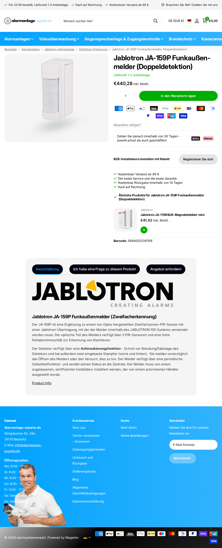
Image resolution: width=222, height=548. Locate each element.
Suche (156, 20)
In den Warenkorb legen (178, 96)
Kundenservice (83, 420)
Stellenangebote (84, 471)
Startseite (10, 49)
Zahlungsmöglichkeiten (88, 449)
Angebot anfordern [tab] (165, 269)
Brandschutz (181, 39)
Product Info (41, 383)
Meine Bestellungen (135, 435)
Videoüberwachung (57, 39)
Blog (75, 479)
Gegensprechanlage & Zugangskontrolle (122, 39)
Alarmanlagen (17, 39)
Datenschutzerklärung (88, 501)
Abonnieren (183, 458)
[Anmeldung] (197, 21)
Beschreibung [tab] (47, 269)
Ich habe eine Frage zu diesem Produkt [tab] (104, 269)
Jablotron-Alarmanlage (59, 49)
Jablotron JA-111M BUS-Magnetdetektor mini (172, 215)
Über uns (78, 427)
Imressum (11, 510)
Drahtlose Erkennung (93, 49)
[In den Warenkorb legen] (143, 229)
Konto (125, 420)
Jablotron (146, 210)
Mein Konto (129, 427)
